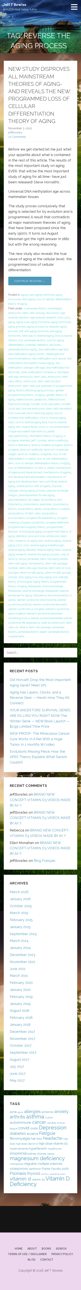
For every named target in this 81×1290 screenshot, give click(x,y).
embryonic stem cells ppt (24, 385)
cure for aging (55, 340)
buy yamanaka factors (32, 340)
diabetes (18, 1133)
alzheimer (47, 1111)
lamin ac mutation (28, 454)
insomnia (18, 1153)
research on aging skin (29, 540)
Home (19, 1248)
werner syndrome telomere (49, 604)
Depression (52, 1128)
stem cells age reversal (33, 568)
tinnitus (45, 1174)
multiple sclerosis (50, 1163)
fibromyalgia (20, 1138)
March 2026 (19, 892)
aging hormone (44, 294)
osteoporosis (19, 1168)
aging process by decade (43, 326)
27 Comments (17, 136)
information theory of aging (45, 435)
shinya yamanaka (28, 558)
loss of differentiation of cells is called (31, 467)
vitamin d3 (38, 1179)
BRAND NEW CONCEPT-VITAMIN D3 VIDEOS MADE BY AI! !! (40, 799)
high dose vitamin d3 (53, 1143)
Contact (46, 1259)
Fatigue (47, 1133)
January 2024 (20, 948)
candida (51, 1122)
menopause (16, 1163)
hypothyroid (54, 1148)
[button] (75, 7)
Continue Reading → (29, 281)
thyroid (33, 1173)
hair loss (36, 1138)
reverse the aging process (44, 554)
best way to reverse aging (38, 335)
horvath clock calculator (45, 404)
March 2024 (19, 941)
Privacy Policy (62, 1254)
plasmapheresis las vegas (24, 499)
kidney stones (37, 1153)
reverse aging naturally (22, 549)
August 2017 (19, 1059)
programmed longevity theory (26, 527)
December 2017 (22, 1032)
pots (65, 1168)
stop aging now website (53, 577)
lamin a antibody (58, 440)
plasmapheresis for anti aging (36, 495)
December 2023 (22, 955)
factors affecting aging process (35, 390)
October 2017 (20, 1045)
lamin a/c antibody (31, 449)
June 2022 (17, 969)
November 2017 (22, 1039)
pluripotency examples (37, 504)
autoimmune (20, 1122)
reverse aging (52, 540)
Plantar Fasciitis (51, 1168)
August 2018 (19, 1011)
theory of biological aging (24, 581)
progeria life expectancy (41, 517)
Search (61, 1248)
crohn (34, 1128)
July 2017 (17, 1067)
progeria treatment (57, 522)
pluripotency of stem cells (24, 513)
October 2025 (21, 906)
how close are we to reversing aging (30, 413)
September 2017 (23, 1052)
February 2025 (21, 920)
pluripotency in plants (56, 508)
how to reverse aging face (31, 422)
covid (23, 1127)
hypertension (38, 1148)
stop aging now (27, 577)
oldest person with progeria (33, 486)
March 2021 (19, 976)
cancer (39, 1122)
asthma (35, 1116)
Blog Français (44, 861)
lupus (50, 1153)
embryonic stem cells (33, 376)
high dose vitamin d (27, 1143)
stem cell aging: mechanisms (26, 563)
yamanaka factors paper (32, 631)
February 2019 (21, 997)
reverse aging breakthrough (47, 545)
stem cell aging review (53, 558)
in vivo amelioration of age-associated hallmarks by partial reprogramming (39, 431)
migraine (30, 1163)
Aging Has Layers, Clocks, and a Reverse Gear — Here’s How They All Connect (39, 697)
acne (13, 1112)
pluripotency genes (30, 508)
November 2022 (22, 962)
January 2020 (20, 990)
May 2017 (17, 1080)
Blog (31, 1259)
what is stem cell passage (35, 627)
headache (52, 1138)
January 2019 (20, 1004)
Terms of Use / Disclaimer (27, 1254)
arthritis (17, 1117)
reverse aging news (49, 549)
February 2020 (21, 983)
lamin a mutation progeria (47, 445)
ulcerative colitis (57, 1174)
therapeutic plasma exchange (26, 590)
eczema (32, 1134)
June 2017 (17, 1074)
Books (46, 1248)
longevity (46, 454)
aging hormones (61, 322)
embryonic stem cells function (42, 381)
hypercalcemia (19, 1148)
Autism (49, 1117)
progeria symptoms (32, 522)
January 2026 (20, 899)
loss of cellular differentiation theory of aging (42, 463)
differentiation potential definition (28, 344)
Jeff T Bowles (14, 4)
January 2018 (20, 1025)
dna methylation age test (53, 349)
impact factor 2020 (33, 426)
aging (11, 322)
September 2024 (23, 934)
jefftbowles (15, 132)
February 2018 (21, 1018)
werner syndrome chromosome (36, 599)
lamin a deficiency (19, 445)
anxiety (61, 1111)
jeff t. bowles (39, 440)
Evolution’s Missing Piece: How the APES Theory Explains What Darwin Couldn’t (38, 756)
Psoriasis (18, 1173)
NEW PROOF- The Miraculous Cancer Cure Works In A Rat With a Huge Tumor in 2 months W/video (40, 738)
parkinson (35, 1168)
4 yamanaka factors (35, 308)
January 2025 (20, 927)
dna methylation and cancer (49, 358)
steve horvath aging (32, 572)
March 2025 (19, 913)
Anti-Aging (28, 299)
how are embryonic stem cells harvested (46, 408)
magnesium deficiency (37, 1158)
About (32, 1248)
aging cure (27, 294)
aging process (17, 326)
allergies (32, 1111)
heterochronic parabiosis (31, 399)
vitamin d (20, 1179)
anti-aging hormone (36, 331)
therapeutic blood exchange (45, 586)
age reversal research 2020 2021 (50, 317)
